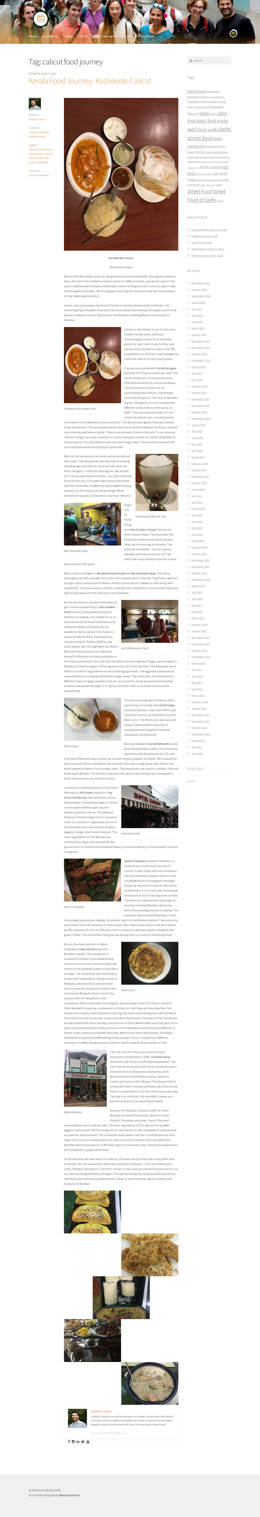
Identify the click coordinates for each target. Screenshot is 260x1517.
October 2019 (199, 354)
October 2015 (199, 573)
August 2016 (198, 508)
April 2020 (197, 321)
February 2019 (199, 386)
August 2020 (198, 302)
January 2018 (198, 470)
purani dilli (210, 185)
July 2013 (196, 747)
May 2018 (196, 444)
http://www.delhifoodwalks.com (109, 1433)
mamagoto (224, 162)
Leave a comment (39, 175)
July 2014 (196, 669)
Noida (196, 167)
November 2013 (200, 721)
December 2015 (200, 560)
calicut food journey (40, 149)
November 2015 (200, 566)
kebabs (204, 162)
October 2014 (199, 650)
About (69, 36)
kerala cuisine (36, 153)
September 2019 (201, 360)
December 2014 (200, 637)
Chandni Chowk (197, 101)
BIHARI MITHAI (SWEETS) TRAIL (207, 249)
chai (222, 97)
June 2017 (197, 502)
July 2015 (196, 592)
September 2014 (201, 656)
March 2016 (197, 540)
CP (197, 114)
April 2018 (197, 450)
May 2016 (196, 528)
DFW (197, 152)
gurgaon (204, 157)
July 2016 (196, 515)
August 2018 (198, 425)
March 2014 (197, 695)
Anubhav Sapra (37, 119)
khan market (213, 162)
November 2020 (200, 283)
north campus (211, 167)
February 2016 (199, 547)
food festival (219, 152)
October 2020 (199, 289)
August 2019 (198, 367)
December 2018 (200, 399)
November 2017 (200, 476)
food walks (193, 157)
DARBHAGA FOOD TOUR (204, 236)
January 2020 (198, 334)
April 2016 (197, 534)
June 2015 (197, 599)
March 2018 (197, 457)
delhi (204, 113)
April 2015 (197, 611)
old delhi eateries (204, 174)
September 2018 (201, 418)
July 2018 (196, 431)
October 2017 (199, 483)
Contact (126, 36)
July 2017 (196, 495)
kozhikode (43, 162)
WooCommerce (69, 1495)
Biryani (210, 97)
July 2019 (196, 373)
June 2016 (197, 521)
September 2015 (201, 579)
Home (33, 36)
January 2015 (198, 631)
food (208, 152)
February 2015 (199, 624)
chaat (216, 97)
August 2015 (198, 586)
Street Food (199, 191)
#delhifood (196, 91)
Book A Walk (146, 36)
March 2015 (197, 618)
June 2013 (197, 753)
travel (220, 200)
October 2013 (199, 727)
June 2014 (197, 676)
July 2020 (196, 309)
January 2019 (198, 392)
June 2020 (197, 315)
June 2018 (197, 437)
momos (190, 167)
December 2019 (200, 341)
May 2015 (196, 605)
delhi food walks (203, 129)
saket (219, 184)
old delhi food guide (206, 180)
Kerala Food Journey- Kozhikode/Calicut (90, 81)
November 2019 (200, 347)
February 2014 (199, 702)
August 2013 (198, 740)
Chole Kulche (200, 107)
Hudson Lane (216, 157)
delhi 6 (213, 114)
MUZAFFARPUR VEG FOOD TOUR (209, 230)
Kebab (197, 161)
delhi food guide (212, 120)
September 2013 (201, 734)
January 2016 (198, 553)
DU (202, 152)
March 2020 (197, 328)
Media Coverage (104, 36)
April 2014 (197, 689)
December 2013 (200, 715)
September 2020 (201, 296)
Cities (83, 36)
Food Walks (50, 36)
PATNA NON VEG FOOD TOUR (207, 255)
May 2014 (196, 682)
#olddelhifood (213, 91)
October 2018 (199, 412)
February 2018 (199, 463)
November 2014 (200, 644)
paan (202, 184)
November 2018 (200, 405)
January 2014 (198, 708)
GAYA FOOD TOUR (201, 242)
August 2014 (198, 663)
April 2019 (197, 379)
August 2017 (198, 489)
